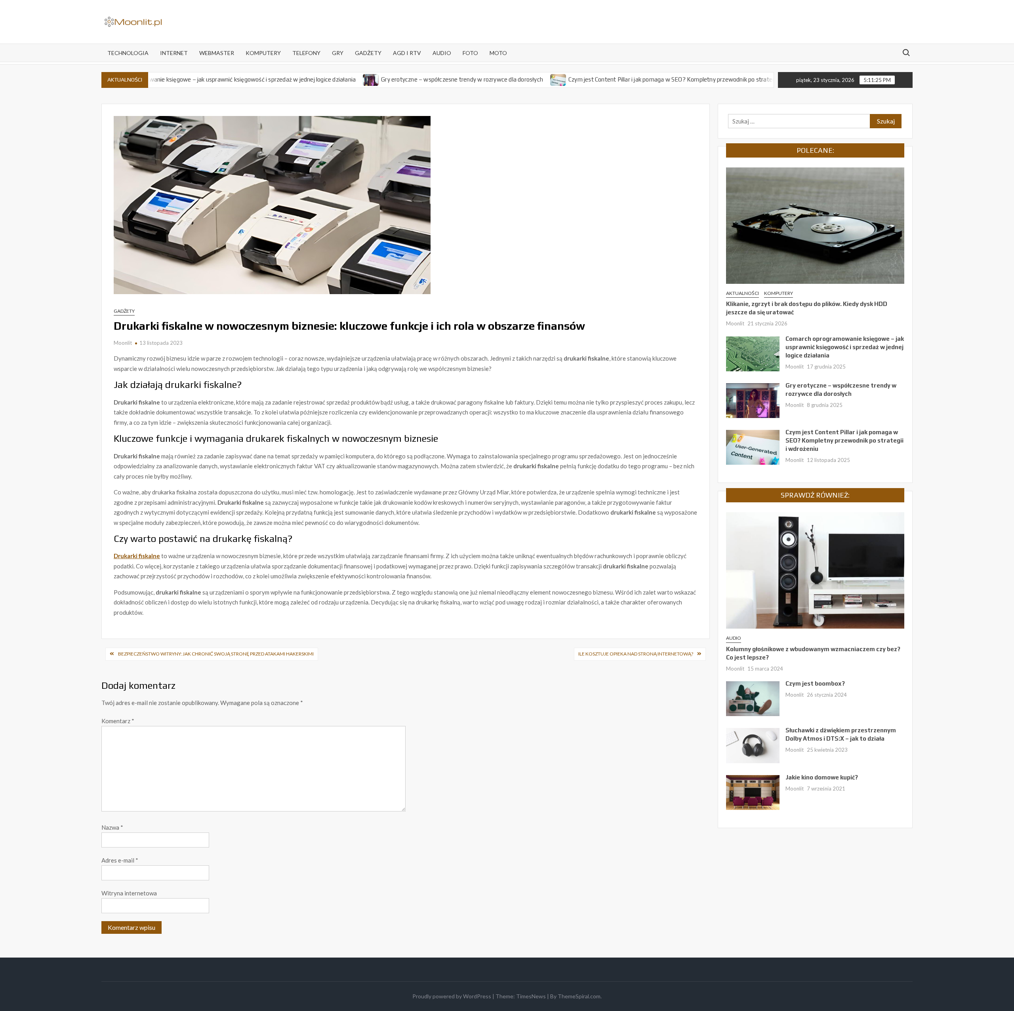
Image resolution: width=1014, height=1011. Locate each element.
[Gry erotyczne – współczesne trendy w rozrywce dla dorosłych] (335, 79)
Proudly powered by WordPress (451, 996)
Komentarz (117, 720)
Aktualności (742, 293)
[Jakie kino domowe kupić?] (753, 791)
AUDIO (442, 52)
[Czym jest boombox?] (753, 697)
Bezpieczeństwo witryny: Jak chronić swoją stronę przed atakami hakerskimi (216, 654)
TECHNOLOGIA (128, 52)
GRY (337, 52)
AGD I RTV (407, 52)
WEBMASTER (216, 52)
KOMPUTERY (263, 52)
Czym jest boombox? (815, 683)
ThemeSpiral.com (579, 996)
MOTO (498, 52)
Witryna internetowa (129, 893)
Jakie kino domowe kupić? (821, 777)
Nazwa (112, 827)
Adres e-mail (119, 860)
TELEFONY (306, 52)
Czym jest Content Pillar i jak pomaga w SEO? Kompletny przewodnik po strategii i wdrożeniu (652, 79)
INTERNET (174, 52)
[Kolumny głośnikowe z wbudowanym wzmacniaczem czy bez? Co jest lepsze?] (815, 569)
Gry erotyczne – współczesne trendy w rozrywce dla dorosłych (426, 79)
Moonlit (123, 343)
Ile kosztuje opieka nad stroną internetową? (635, 654)
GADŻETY (368, 52)
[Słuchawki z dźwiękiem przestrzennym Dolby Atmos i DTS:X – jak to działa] (753, 744)
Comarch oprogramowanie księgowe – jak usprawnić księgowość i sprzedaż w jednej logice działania (190, 79)
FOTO (470, 52)
